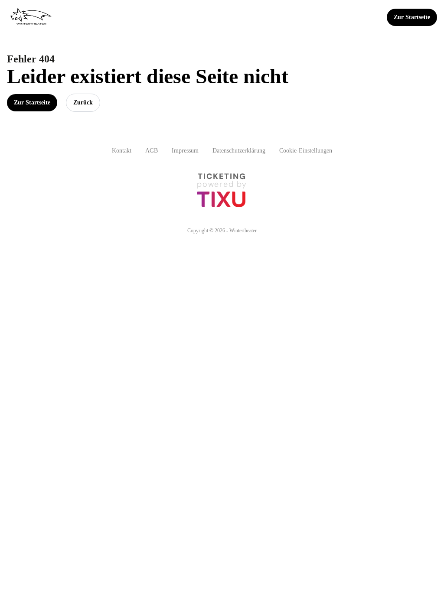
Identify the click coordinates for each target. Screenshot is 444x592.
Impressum (185, 150)
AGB (151, 150)
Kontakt (121, 150)
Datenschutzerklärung (238, 150)
